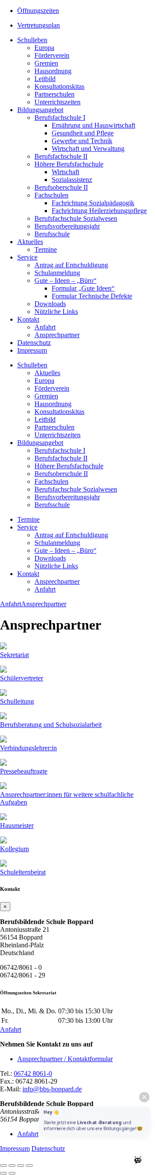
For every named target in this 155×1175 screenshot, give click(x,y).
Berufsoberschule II (61, 187)
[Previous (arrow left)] (3, 1173)
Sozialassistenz (72, 179)
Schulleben (32, 40)
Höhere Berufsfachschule (68, 164)
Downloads (50, 303)
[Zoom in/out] (29, 1165)
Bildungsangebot (40, 109)
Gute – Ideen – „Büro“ (65, 280)
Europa (44, 47)
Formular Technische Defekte (92, 296)
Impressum (32, 350)
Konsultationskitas (59, 86)
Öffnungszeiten (38, 10)
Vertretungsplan (38, 25)
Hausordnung (52, 71)
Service (27, 257)
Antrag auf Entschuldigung (71, 265)
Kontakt (28, 319)
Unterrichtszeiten (57, 102)
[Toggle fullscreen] (20, 1165)
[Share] (12, 1165)
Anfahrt (45, 327)
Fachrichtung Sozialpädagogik (93, 203)
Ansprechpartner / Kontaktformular (65, 1058)
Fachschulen (51, 195)
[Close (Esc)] (3, 1165)
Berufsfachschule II (60, 156)
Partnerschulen (54, 94)
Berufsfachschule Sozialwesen (75, 218)
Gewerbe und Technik (82, 140)
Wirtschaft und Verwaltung (88, 148)
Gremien (46, 63)
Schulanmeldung (57, 272)
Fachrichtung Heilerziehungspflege (99, 210)
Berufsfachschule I (59, 117)
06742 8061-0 (33, 1073)
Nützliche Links (56, 311)
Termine (45, 249)
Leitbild (45, 78)
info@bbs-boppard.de (52, 1089)
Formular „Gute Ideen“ (83, 288)
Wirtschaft (65, 171)
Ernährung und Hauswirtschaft (93, 125)
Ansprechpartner (57, 334)
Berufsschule (52, 234)
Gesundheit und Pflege (83, 133)
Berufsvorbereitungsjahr (67, 226)
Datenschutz (34, 342)
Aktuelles (30, 241)
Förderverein (51, 55)
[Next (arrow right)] (12, 1173)
